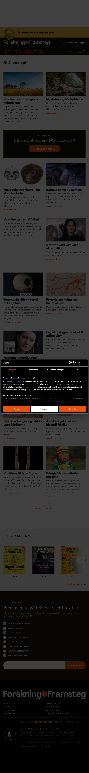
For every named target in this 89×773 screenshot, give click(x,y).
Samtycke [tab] (12, 370)
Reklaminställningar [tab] (55, 370)
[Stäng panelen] (85, 363)
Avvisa (16, 409)
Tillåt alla (72, 409)
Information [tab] (33, 370)
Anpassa (43, 409)
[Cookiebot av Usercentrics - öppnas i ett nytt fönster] (70, 363)
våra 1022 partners (16, 381)
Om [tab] (77, 370)
